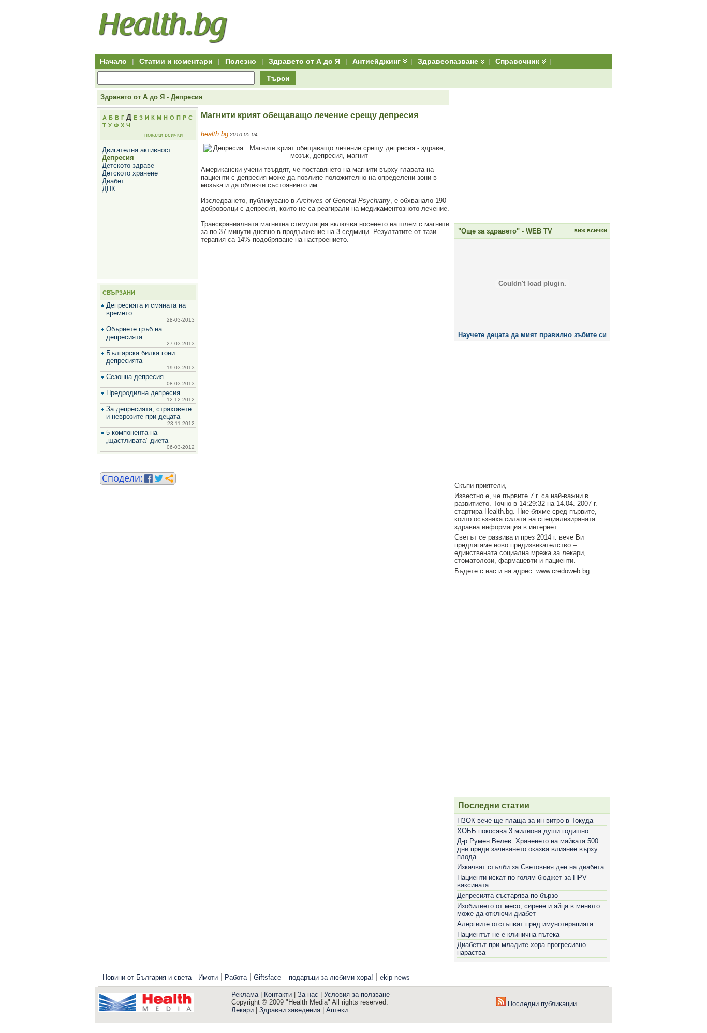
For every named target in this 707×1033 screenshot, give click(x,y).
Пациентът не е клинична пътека (508, 934)
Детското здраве (128, 165)
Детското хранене (130, 173)
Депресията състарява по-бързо (507, 895)
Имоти (208, 977)
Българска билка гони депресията (140, 357)
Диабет (113, 181)
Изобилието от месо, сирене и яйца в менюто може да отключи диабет (528, 910)
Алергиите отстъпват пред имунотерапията (525, 924)
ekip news (395, 977)
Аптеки (337, 1010)
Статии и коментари (176, 61)
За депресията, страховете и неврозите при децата (149, 412)
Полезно (240, 61)
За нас (308, 994)
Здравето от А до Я (304, 61)
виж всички (590, 230)
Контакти (278, 994)
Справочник (517, 61)
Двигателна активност (136, 150)
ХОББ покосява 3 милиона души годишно (522, 831)
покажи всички (163, 135)
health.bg (214, 134)
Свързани (118, 292)
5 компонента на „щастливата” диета (137, 436)
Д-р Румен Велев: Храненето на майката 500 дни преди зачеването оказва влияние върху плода (527, 849)
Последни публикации (541, 1004)
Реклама (244, 994)
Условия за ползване (357, 994)
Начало (113, 61)
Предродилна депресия (143, 393)
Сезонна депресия (135, 377)
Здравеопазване (448, 61)
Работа (236, 977)
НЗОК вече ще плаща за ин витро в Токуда (525, 820)
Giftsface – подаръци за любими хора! (313, 977)
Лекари (242, 1010)
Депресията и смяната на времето (146, 309)
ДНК (108, 189)
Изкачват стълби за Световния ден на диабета (530, 867)
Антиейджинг (376, 61)
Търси (278, 78)
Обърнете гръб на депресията (134, 333)
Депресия (118, 158)
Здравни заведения (289, 1010)
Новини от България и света (147, 977)
